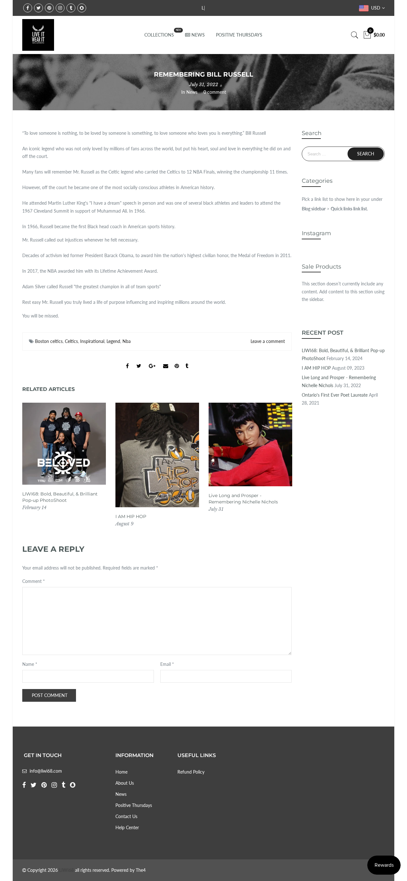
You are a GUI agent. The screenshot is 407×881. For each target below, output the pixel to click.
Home (121, 772)
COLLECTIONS (159, 35)
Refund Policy (190, 772)
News (191, 92)
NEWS (198, 35)
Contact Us (126, 816)
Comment (33, 581)
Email (167, 664)
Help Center (127, 827)
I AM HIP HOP (130, 516)
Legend (113, 341)
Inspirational (92, 341)
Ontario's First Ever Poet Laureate (335, 395)
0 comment (215, 92)
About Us (124, 783)
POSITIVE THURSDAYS (239, 35)
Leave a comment (268, 341)
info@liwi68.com (46, 771)
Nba (126, 341)
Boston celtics (49, 341)
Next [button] (280, 465)
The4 (141, 870)
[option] (64, 457)
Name (29, 664)
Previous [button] (33, 465)
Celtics (71, 341)
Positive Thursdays (133, 805)
